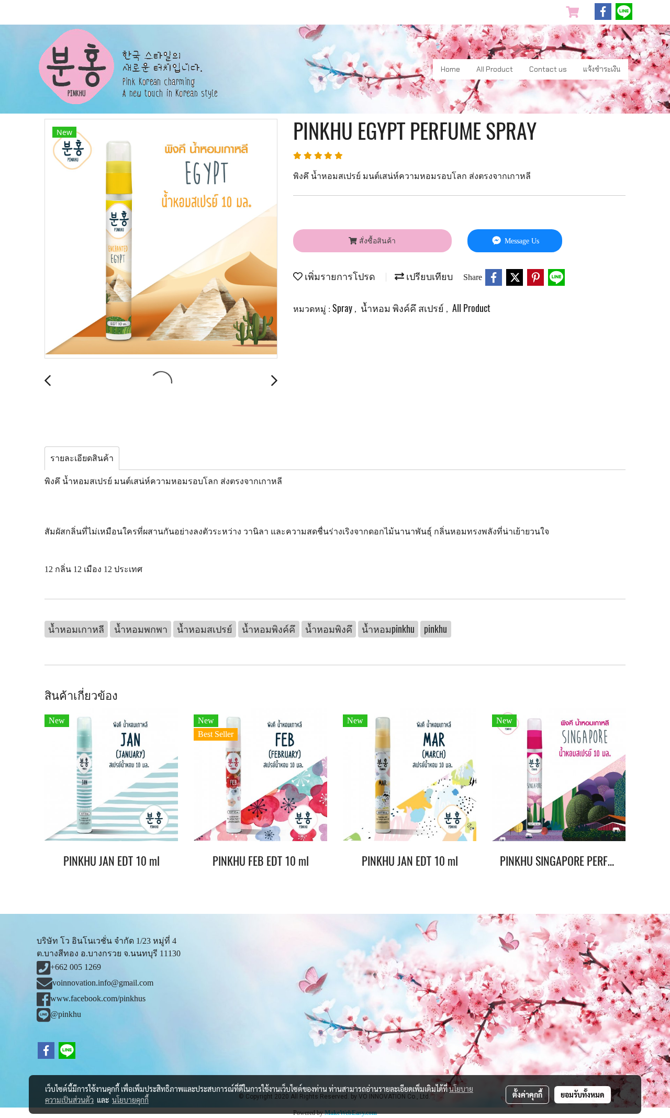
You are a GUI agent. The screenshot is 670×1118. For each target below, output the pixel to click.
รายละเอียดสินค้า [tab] (82, 458)
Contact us (548, 69)
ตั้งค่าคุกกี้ (527, 1094)
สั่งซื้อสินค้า (376, 241)
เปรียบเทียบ (428, 276)
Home (450, 69)
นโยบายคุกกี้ (130, 1099)
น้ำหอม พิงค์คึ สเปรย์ (403, 308)
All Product (494, 69)
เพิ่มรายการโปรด (339, 276)
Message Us (520, 241)
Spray (343, 308)
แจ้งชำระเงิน (601, 69)
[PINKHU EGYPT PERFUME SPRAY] (161, 239)
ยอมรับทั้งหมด (583, 1094)
